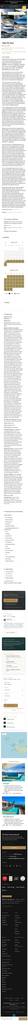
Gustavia (9, 225)
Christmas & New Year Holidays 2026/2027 (13, 51)
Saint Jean (15, 227)
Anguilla (4, 920)
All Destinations (6, 962)
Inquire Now (23, 1018)
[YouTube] (17, 865)
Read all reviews (11, 632)
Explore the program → (9, 648)
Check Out (6, 693)
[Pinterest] (10, 865)
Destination (7, 682)
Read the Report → (7, 906)
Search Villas (10, 705)
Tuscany (17, 915)
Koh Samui (17, 942)
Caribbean (9, 227)
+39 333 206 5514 (11, 727)
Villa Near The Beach (19, 823)
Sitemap (17, 1000)
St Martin (4, 922)
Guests (6, 699)
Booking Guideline (8, 998)
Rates (7, 302)
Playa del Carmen (6, 956)
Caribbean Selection (8, 48)
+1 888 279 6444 (10, 719)
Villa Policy (9, 569)
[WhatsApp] (6, 865)
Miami (16, 949)
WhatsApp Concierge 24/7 (10, 604)
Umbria (16, 924)
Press (3, 980)
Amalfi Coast (18, 922)
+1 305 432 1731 (10, 723)
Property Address (11, 219)
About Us (4, 977)
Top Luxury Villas (6, 968)
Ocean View (6, 49)
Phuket (16, 940)
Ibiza (16, 929)
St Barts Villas (15, 209)
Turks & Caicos (5, 915)
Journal (4, 986)
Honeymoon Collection (19, 48)
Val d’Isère (4, 944)
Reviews (4, 984)
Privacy (11, 1000)
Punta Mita (4, 953)
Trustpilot (13, 616)
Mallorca (17, 933)
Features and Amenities (14, 511)
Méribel (4, 942)
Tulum (3, 951)
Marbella (17, 931)
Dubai (16, 944)
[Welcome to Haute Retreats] (24, 8)
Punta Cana (5, 924)
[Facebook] (3, 865)
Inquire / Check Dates (10, 600)
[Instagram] (20, 865)
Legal (22, 998)
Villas (11, 49)
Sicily (16, 920)
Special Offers (5, 975)
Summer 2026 (19, 787)
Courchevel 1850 (6, 940)
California (17, 951)
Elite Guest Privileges (7, 973)
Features (8, 314)
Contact (4, 991)
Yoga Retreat (10, 789)
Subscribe (14, 847)
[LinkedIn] (13, 865)
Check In (6, 687)
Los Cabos (4, 949)
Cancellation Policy (8, 581)
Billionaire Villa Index (7, 989)
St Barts (4, 917)
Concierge (4, 971)
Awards (4, 982)
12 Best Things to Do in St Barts (14, 212)
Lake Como (17, 917)
